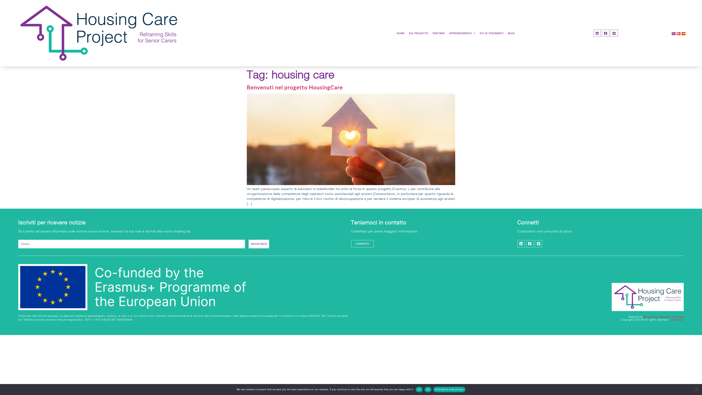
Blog (511, 33)
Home (401, 33)
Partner (439, 33)
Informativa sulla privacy (449, 389)
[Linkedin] (597, 33)
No (428, 389)
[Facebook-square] (605, 33)
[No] (696, 389)
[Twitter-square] (614, 33)
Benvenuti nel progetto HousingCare (295, 87)
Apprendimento (460, 33)
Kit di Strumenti (492, 33)
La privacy (677, 319)
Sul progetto (418, 33)
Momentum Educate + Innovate (663, 316)
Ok (419, 389)
